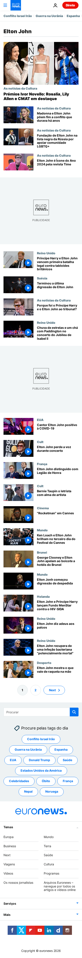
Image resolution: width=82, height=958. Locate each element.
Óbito (46, 781)
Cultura (49, 864)
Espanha (73, 16)
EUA (40, 419)
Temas (8, 827)
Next (52, 690)
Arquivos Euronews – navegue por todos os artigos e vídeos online (60, 886)
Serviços (9, 903)
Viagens (9, 864)
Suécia (42, 278)
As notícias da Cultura (20, 88)
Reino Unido (46, 253)
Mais (6, 914)
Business (9, 846)
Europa (8, 837)
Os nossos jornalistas (18, 882)
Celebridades (19, 781)
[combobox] (41, 712)
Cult (40, 441)
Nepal (28, 791)
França (42, 464)
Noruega (51, 791)
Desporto (44, 663)
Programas (51, 873)
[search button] (74, 712)
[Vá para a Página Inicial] (15, 5)
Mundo (42, 530)
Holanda (43, 596)
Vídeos (8, 873)
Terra (47, 846)
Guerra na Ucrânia (49, 16)
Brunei (42, 552)
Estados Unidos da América (41, 770)
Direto (70, 5)
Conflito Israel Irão (17, 16)
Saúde (67, 760)
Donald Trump (39, 760)
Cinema (43, 508)
